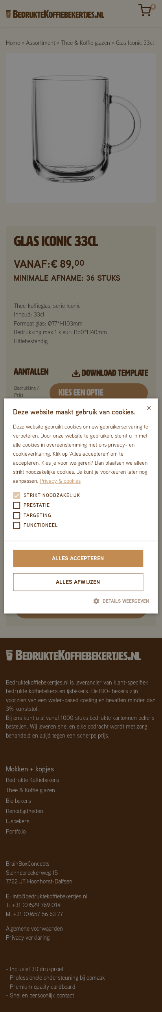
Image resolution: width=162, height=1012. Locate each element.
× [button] (148, 407)
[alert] (81, 506)
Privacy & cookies (60, 481)
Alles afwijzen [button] (78, 581)
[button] (81, 601)
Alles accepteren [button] (78, 558)
